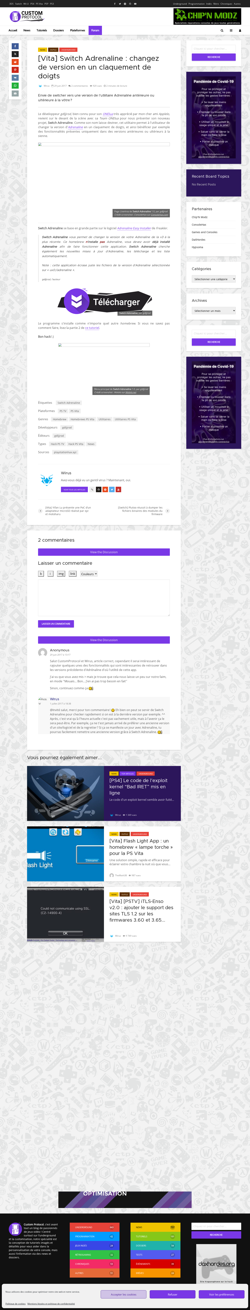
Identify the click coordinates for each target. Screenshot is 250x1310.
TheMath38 (121, 875)
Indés (209, 3)
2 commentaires (79, 85)
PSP (46, 3)
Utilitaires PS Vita (125, 419)
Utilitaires (105, 419)
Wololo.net (130, 392)
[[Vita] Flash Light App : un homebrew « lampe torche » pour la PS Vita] (65, 853)
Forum (95, 30)
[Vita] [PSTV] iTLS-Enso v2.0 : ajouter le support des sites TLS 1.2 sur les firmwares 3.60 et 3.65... (141, 911)
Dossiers (58, 30)
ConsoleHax (199, 224)
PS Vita (39, 3)
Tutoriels (42, 30)
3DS (11, 3)
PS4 (32, 3)
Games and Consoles (204, 232)
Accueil (13, 30)
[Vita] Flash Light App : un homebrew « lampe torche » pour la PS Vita (141, 847)
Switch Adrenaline (69, 402)
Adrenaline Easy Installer (134, 228)
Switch (18, 3)
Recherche (214, 57)
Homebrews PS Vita (82, 419)
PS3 (52, 3)
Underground (180, 3)
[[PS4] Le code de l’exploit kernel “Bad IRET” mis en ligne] (65, 793)
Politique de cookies (15, 1303)
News (26, 30)
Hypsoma (197, 247)
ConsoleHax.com (159, 214)
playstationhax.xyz (65, 452)
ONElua (108, 114)
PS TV (63, 411)
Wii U (26, 3)
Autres (237, 3)
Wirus (46, 85)
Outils (53, 50)
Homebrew (59, 419)
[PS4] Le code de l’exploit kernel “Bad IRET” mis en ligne (138, 786)
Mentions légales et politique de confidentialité (51, 1303)
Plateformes (77, 30)
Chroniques (226, 3)
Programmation (197, 3)
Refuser (172, 1294)
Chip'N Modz (200, 217)
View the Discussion (104, 552)
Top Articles (128, 773)
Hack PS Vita (75, 444)
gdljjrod (67, 427)
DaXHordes (198, 239)
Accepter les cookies (123, 1294)
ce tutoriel (92, 328)
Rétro (216, 3)
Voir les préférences (221, 1294)
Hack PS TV (57, 444)
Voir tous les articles (74, 489)
